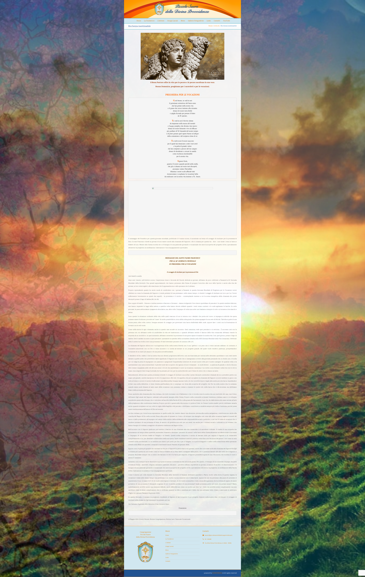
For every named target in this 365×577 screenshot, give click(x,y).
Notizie (146, 519)
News (183, 21)
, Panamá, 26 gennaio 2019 (159, 445)
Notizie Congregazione (158, 519)
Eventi (141, 519)
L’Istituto (161, 21)
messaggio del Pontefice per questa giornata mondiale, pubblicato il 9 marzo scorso (159, 239)
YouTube (226, 21)
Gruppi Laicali (172, 21)
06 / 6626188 (208, 539)
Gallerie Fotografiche (196, 21)
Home (139, 21)
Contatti (217, 21)
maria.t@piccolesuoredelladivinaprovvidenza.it (218, 535)
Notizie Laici (170, 519)
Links (209, 21)
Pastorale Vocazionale (182, 519)
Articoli (216, 26)
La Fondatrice (149, 21)
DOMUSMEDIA (217, 573)
